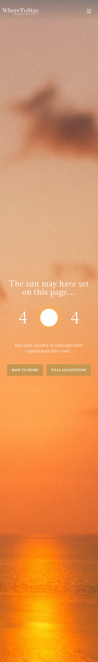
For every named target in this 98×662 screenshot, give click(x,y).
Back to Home (25, 370)
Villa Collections (68, 370)
